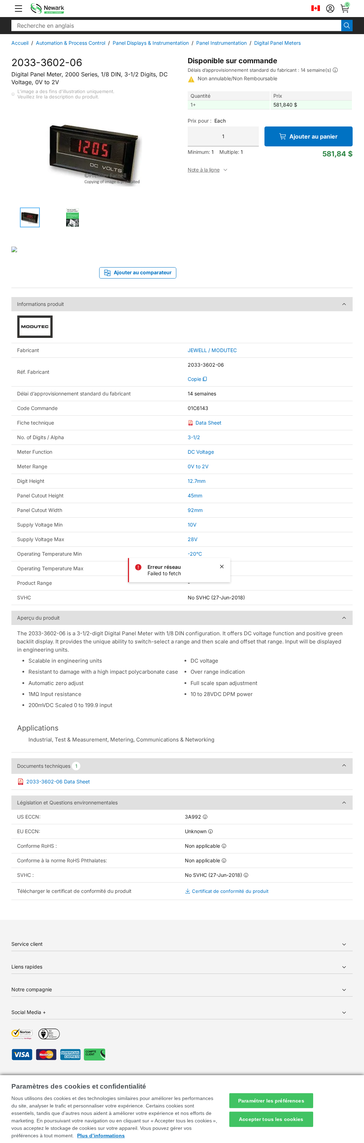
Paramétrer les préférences (271, 1100)
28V (193, 539)
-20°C (195, 554)
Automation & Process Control (70, 43)
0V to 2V (198, 466)
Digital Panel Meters (277, 43)
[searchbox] (176, 25)
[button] (18, 8)
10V (192, 525)
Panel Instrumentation (221, 43)
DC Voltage (201, 452)
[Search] (347, 25)
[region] (182, 1109)
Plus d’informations (101, 1135)
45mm (195, 495)
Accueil (19, 43)
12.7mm (196, 481)
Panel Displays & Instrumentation (151, 43)
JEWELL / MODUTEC (212, 350)
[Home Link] (57, 8)
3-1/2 (194, 437)
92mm (195, 510)
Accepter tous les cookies (271, 1119)
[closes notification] (221, 566)
